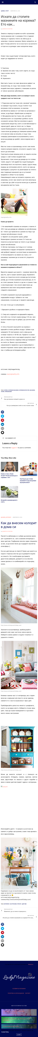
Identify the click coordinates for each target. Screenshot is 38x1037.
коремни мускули (24, 390)
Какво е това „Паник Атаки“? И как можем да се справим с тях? (9, 475)
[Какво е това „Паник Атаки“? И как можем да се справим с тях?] (9, 466)
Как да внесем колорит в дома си (19, 525)
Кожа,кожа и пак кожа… (11, 1026)
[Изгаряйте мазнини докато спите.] (9, 492)
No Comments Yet (10, 438)
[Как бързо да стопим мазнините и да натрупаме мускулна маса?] (28, 469)
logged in (14, 448)
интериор (6, 904)
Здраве (3, 10)
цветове (24, 904)
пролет (19, 904)
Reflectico (30, 964)
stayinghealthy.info (12, 374)
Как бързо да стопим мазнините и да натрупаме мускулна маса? (28, 480)
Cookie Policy (5, 1032)
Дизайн (3, 517)
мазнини (32, 390)
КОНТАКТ (27, 993)
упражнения (8, 391)
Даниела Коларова (7, 28)
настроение (13, 904)
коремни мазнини (13, 390)
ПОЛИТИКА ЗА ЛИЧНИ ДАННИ (16, 993)
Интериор (8, 517)
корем (6, 390)
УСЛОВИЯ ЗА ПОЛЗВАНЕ (19, 988)
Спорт (7, 10)
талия (2, 391)
